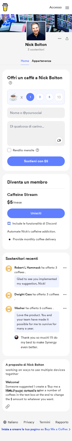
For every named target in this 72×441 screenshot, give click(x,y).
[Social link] (8, 406)
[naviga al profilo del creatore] (36, 31)
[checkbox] (20, 150)
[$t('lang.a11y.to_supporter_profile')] (16, 337)
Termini (44, 422)
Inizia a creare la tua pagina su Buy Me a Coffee (35, 429)
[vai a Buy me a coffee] (5, 7)
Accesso (55, 7)
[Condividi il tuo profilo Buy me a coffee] (67, 38)
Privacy (29, 422)
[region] (36, 120)
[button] (67, 7)
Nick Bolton (36, 44)
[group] (36, 216)
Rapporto (61, 422)
